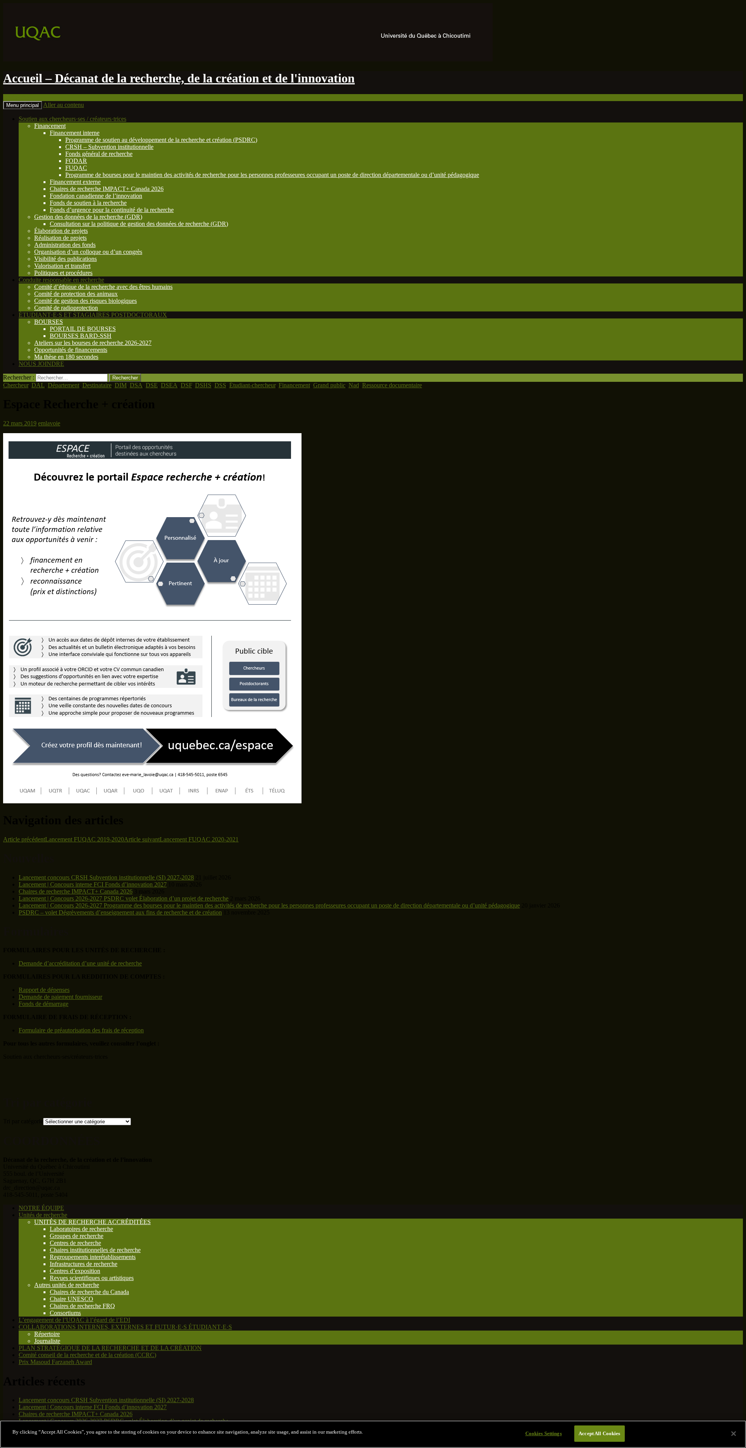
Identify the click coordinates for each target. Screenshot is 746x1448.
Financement (50, 125)
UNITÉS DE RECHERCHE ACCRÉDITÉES (92, 1222)
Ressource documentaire (392, 385)
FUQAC (76, 167)
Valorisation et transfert (62, 265)
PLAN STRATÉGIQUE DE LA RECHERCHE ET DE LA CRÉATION (110, 1348)
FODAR (76, 160)
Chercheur (15, 385)
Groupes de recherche (76, 1236)
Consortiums (65, 1313)
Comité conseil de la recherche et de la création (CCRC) (87, 1355)
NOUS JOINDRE (41, 363)
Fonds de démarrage (43, 1003)
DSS (220, 385)
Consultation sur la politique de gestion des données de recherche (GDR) (139, 223)
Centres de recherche (75, 1243)
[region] (373, 1434)
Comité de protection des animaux (76, 293)
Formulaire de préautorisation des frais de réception (81, 1030)
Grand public (329, 385)
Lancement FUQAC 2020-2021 (181, 839)
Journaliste (47, 1341)
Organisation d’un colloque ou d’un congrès (88, 251)
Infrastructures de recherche (83, 1264)
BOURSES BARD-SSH (81, 335)
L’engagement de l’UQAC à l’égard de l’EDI (74, 1320)
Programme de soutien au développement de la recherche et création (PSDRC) (161, 139)
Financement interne (74, 132)
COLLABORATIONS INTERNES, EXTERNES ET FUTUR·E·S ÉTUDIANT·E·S (125, 1327)
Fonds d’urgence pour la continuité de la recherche (112, 209)
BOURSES (48, 321)
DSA (136, 385)
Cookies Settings (543, 1433)
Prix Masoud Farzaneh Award (55, 1362)
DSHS (203, 385)
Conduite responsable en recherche (61, 279)
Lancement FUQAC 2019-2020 (63, 839)
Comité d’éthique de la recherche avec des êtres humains (103, 286)
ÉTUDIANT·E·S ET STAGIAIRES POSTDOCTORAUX (93, 314)
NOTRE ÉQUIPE (41, 1208)
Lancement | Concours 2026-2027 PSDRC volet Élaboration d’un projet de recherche (123, 898)
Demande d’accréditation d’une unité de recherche (80, 963)
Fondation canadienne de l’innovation (96, 195)
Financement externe (75, 181)
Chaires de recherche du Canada (89, 1292)
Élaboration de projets (61, 230)
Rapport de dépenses (44, 989)
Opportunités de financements (70, 349)
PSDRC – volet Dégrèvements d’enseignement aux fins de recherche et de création (120, 912)
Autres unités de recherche (66, 1285)
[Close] (733, 1433)
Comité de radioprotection (66, 307)
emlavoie (49, 423)
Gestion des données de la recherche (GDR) (88, 216)
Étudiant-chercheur (252, 385)
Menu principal (22, 105)
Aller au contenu (63, 104)
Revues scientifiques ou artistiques (92, 1278)
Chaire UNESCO (71, 1299)
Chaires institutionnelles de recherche (95, 1250)
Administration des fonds (65, 244)
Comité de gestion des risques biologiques (85, 300)
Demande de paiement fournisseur (60, 996)
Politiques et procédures (63, 272)
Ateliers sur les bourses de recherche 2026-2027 (93, 342)
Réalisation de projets (60, 237)
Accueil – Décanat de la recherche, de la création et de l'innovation (179, 78)
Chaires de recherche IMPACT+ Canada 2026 (107, 188)
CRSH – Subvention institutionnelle (109, 146)
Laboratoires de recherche (81, 1229)
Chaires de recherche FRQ (82, 1306)
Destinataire (97, 385)
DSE (152, 385)
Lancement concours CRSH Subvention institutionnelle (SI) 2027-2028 (106, 877)
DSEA (169, 385)
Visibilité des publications (65, 258)
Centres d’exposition (75, 1271)
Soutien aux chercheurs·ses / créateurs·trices (72, 118)
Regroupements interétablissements (93, 1257)
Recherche (16, 97)
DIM (121, 385)
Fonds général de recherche (98, 153)
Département (63, 385)
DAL (38, 385)
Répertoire (47, 1334)
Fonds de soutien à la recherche (88, 202)
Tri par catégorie (23, 1121)
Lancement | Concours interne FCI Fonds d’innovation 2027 (93, 884)
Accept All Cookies (599, 1433)
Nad (354, 385)
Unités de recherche (43, 1215)
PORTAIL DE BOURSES (83, 328)
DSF (186, 385)
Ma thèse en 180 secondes (66, 356)
